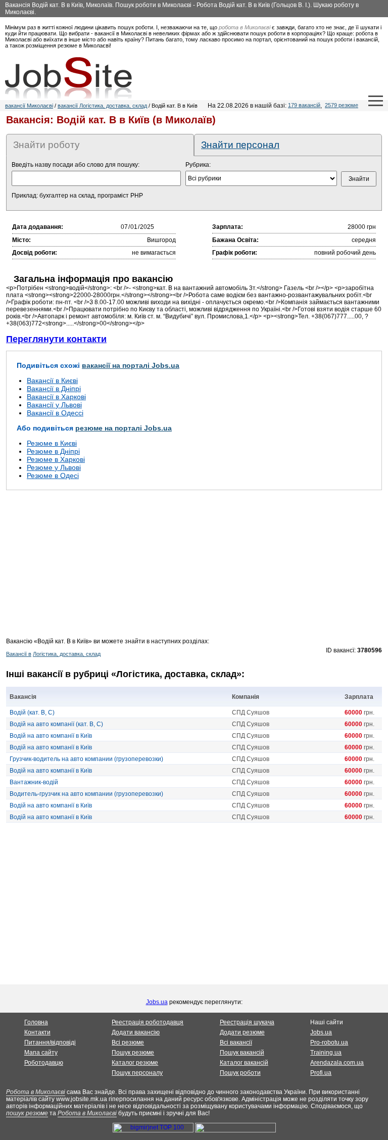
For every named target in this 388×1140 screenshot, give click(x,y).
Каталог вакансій (244, 1062)
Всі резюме (128, 1042)
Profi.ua (320, 1072)
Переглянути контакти (56, 339)
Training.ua (326, 1052)
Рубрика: (198, 164)
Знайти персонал (240, 144)
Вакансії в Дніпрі (54, 389)
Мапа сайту (41, 1052)
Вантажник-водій (34, 782)
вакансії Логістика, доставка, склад (102, 106)
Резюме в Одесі (53, 475)
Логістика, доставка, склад (67, 654)
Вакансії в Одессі (55, 413)
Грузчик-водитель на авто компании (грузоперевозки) (86, 759)
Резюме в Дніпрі (53, 451)
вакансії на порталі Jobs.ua (130, 365)
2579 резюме (341, 105)
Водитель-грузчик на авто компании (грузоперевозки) (86, 793)
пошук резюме (27, 1113)
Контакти (37, 1032)
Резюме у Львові (54, 467)
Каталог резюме (135, 1062)
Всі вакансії (236, 1042)
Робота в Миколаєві (35, 1092)
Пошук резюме (133, 1052)
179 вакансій (304, 105)
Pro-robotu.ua (329, 1042)
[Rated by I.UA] (235, 1130)
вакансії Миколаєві (29, 106)
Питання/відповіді (50, 1042)
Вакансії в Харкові (56, 397)
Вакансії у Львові (54, 405)
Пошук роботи (240, 1072)
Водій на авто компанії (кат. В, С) (56, 724)
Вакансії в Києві (52, 380)
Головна (36, 1022)
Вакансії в (18, 654)
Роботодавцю (43, 1062)
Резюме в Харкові (56, 459)
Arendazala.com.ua (337, 1062)
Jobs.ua (157, 1002)
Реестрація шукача (247, 1022)
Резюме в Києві (52, 443)
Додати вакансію (136, 1032)
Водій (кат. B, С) (32, 712)
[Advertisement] (194, 567)
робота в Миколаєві (244, 27)
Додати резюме (242, 1032)
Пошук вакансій (242, 1052)
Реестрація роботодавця (147, 1022)
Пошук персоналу (137, 1072)
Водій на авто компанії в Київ (51, 735)
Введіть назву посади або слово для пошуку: (75, 164)
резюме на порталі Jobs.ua (123, 428)
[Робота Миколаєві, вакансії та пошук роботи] (68, 78)
